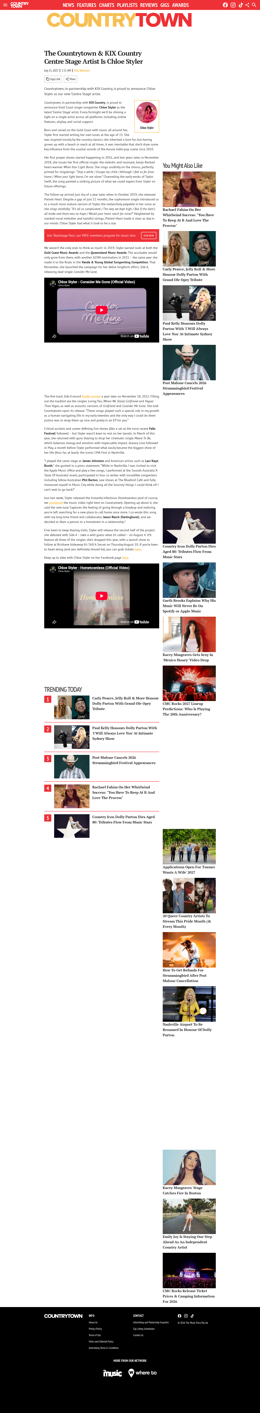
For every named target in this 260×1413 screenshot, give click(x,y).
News (68, 5)
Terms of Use (95, 1335)
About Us (93, 1322)
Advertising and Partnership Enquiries (151, 1322)
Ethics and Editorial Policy (101, 1341)
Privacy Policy (95, 1328)
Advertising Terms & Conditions (104, 1347)
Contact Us (138, 1335)
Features (86, 5)
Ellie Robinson (82, 70)
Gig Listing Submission (144, 1328)
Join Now (149, 235)
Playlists (127, 5)
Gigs (164, 5)
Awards (180, 5)
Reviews (149, 5)
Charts (106, 5)
